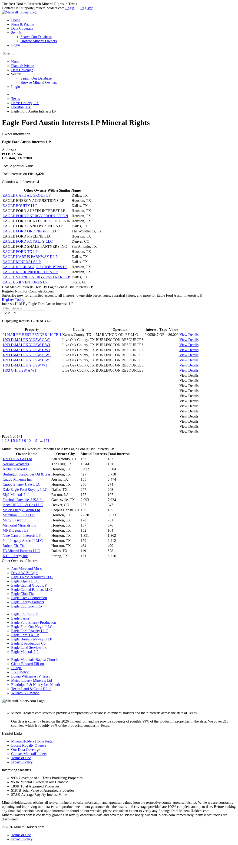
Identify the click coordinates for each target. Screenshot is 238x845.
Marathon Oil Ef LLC (19, 515)
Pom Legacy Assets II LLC (23, 541)
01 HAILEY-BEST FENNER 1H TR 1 (32, 335)
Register (86, 8)
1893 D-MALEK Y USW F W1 (26, 350)
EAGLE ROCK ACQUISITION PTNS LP (35, 267)
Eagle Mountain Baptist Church (34, 660)
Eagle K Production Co (28, 643)
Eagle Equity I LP (24, 614)
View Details (188, 335)
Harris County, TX (25, 103)
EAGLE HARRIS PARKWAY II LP (30, 257)
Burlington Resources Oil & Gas (26, 474)
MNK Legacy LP (16, 530)
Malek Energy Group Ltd (21, 510)
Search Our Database (36, 37)
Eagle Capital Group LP (29, 585)
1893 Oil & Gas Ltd (17, 459)
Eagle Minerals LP (25, 652)
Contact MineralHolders (28, 754)
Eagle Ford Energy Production (33, 622)
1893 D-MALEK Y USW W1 (25, 365)
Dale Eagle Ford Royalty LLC (25, 490)
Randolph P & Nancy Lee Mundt (35, 685)
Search (16, 33)
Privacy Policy (22, 762)
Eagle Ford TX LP (25, 635)
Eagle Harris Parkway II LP (31, 639)
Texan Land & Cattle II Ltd (31, 689)
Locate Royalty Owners (28, 745)
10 (29, 441)
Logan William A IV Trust (30, 676)
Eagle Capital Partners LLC (31, 589)
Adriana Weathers (16, 464)
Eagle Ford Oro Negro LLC (32, 627)
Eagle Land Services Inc (29, 647)
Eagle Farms (20, 618)
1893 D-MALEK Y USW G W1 (27, 355)
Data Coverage (22, 28)
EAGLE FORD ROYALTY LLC (28, 241)
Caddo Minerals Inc (17, 479)
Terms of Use (21, 758)
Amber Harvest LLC (18, 469)
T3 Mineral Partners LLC (21, 551)
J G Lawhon (20, 672)
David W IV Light (24, 573)
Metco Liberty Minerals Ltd (31, 680)
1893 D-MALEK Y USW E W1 (26, 345)
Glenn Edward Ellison (27, 664)
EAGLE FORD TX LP (20, 252)
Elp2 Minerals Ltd (16, 495)
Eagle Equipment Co (26, 606)
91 (37, 441)
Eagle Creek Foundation (29, 598)
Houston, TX (21, 107)
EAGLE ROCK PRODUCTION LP (30, 272)
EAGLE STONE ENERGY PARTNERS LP (36, 277)
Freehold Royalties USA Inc (23, 500)
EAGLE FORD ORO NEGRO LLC (30, 231)
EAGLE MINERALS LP (22, 262)
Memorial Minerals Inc (19, 525)
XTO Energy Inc (15, 556)
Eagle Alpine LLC (24, 581)
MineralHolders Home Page (31, 741)
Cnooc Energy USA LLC (21, 484)
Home (15, 20)
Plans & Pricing (22, 24)
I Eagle (16, 668)
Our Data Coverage (25, 750)
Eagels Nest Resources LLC (32, 577)
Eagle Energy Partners (27, 602)
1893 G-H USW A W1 (19, 370)
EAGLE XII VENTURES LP (25, 282)
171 (46, 441)
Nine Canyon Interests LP (22, 535)
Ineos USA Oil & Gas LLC (23, 505)
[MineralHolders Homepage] (19, 12)
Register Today (13, 300)
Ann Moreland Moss (26, 569)
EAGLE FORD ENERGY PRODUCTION (35, 216)
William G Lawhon (25, 693)
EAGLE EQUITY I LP (20, 206)
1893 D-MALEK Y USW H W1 (27, 360)
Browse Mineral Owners (38, 41)
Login (69, 8)
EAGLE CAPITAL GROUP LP (27, 195)
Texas (15, 99)
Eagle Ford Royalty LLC (29, 631)
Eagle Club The (22, 594)
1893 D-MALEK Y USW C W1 (27, 340)
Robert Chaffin (14, 546)
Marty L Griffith (14, 520)
